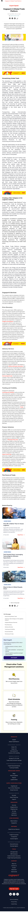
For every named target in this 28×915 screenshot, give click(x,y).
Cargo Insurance (14, 790)
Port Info (14, 805)
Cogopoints (14, 823)
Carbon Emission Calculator (14, 855)
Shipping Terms (14, 807)
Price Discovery (8, 624)
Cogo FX (14, 799)
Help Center (14, 815)
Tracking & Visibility (14, 767)
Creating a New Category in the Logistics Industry (14, 619)
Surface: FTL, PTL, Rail (14, 758)
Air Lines (14, 811)
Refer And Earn (14, 821)
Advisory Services (9, 627)
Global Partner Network (14, 829)
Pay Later (14, 795)
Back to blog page (15, 602)
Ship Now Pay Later (13, 439)
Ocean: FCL (14, 747)
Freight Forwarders (14, 834)
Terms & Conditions (14, 899)
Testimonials (14, 871)
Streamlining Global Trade (11, 616)
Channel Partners (14, 844)
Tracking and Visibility (10, 629)
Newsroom (14, 869)
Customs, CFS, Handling (14, 753)
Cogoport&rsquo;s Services (11, 622)
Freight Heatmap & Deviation (14, 857)
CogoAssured (14, 786)
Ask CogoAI (14, 657)
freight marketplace (7, 321)
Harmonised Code (7, 376)
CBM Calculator (14, 854)
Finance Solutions (9, 631)
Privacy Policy (14, 901)
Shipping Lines (14, 809)
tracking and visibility (8, 392)
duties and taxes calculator (15, 366)
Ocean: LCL (14, 749)
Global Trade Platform (14, 741)
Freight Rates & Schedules (14, 765)
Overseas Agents (14, 846)
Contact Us (14, 865)
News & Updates (14, 775)
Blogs (14, 773)
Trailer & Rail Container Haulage (14, 760)
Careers (14, 867)
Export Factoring (14, 797)
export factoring (6, 454)
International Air (14, 751)
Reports (14, 777)
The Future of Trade (9, 634)
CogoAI (14, 739)
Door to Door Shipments (14, 788)
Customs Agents (14, 838)
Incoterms (14, 813)
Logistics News (14, 779)
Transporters (14, 836)
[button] (3, 1)
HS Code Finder (14, 851)
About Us (14, 863)
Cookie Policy (14, 903)
